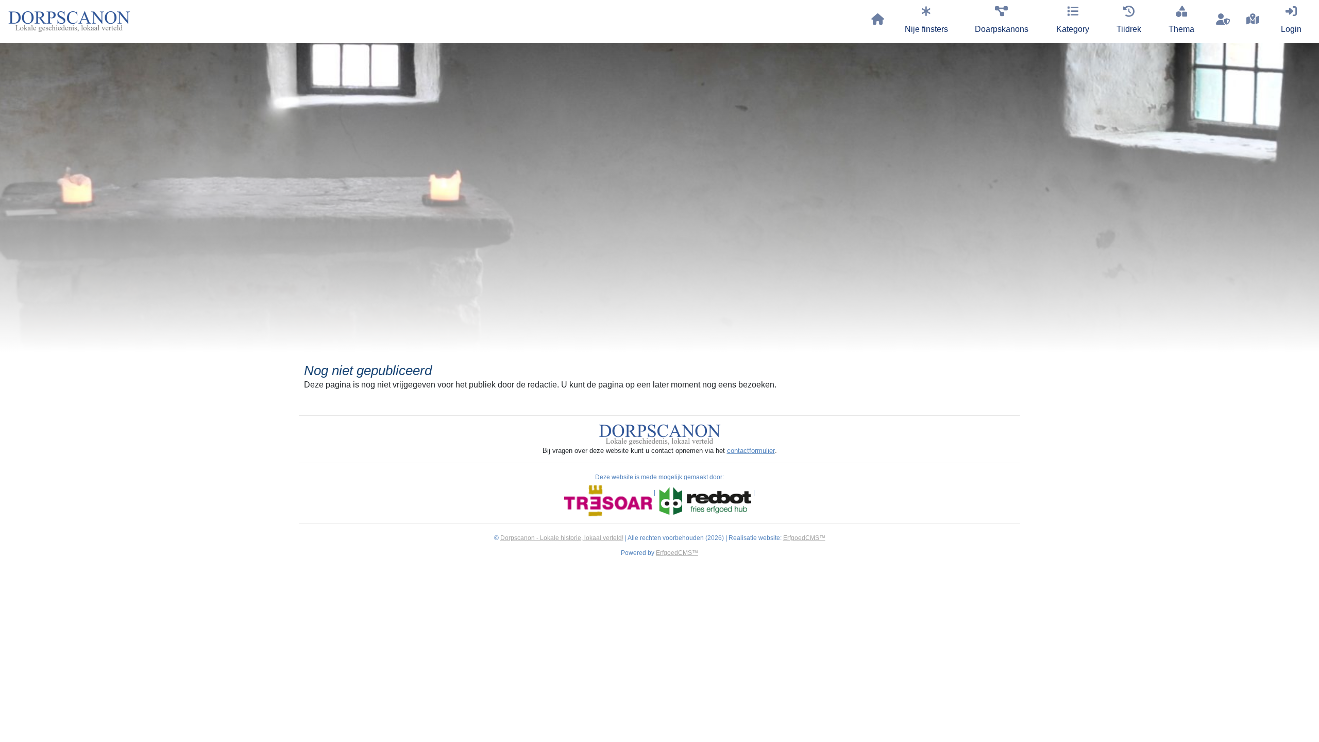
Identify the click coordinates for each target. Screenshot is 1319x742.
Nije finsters (926, 29)
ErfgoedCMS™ (804, 538)
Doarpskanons (1001, 29)
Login (1291, 29)
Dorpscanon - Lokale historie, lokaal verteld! (561, 538)
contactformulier (751, 450)
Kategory (1072, 29)
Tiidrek (1129, 29)
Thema (1181, 29)
